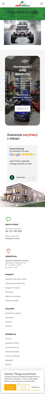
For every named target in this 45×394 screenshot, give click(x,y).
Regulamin (9, 360)
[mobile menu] (42, 4)
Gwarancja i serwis (12, 347)
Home (13, 16)
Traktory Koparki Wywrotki (15, 283)
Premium (8, 326)
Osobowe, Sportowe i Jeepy (15, 279)
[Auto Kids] (22, 4)
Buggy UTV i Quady (12, 288)
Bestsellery (9, 317)
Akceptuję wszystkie (10, 387)
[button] (33, 178)
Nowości (8, 322)
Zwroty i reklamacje (12, 356)
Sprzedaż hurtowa (12, 343)
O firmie (8, 339)
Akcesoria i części (11, 300)
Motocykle (9, 292)
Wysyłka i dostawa (12, 352)
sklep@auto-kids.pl (12, 238)
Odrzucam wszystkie (23, 387)
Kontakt (8, 364)
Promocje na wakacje (13, 313)
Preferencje (35, 387)
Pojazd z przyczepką (12, 296)
